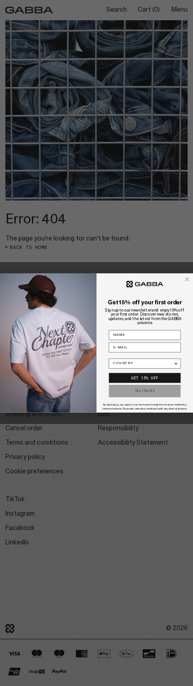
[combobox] (143, 363)
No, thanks (144, 391)
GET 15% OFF (144, 378)
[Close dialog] (187, 280)
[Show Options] (175, 363)
